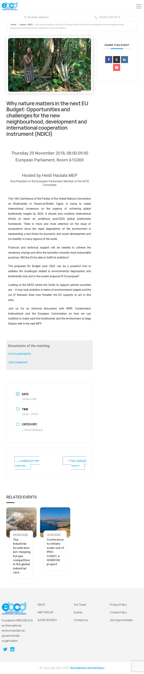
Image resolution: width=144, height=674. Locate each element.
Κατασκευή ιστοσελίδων (87, 668)
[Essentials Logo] (14, 608)
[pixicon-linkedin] (12, 649)
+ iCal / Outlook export (77, 463)
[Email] (116, 67)
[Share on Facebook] (108, 59)
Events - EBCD (26, 24)
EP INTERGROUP (34, 430)
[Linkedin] (124, 59)
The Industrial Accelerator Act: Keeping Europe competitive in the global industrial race (21, 556)
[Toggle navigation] (138, 6)
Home (13, 24)
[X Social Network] (116, 59)
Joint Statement (18, 362)
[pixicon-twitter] (5, 649)
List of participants (19, 353)
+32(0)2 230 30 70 (109, 17)
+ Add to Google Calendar (26, 463)
